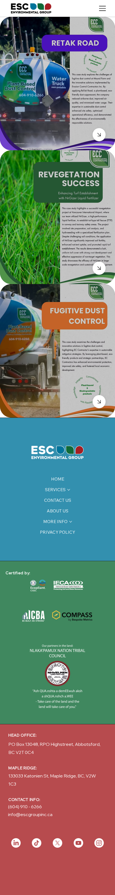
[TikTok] (36, 843)
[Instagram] (99, 843)
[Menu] (102, 8)
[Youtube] (78, 843)
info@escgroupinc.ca (30, 814)
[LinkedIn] (16, 843)
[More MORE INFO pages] (70, 521)
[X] (57, 843)
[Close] (99, 134)
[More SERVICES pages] (68, 489)
